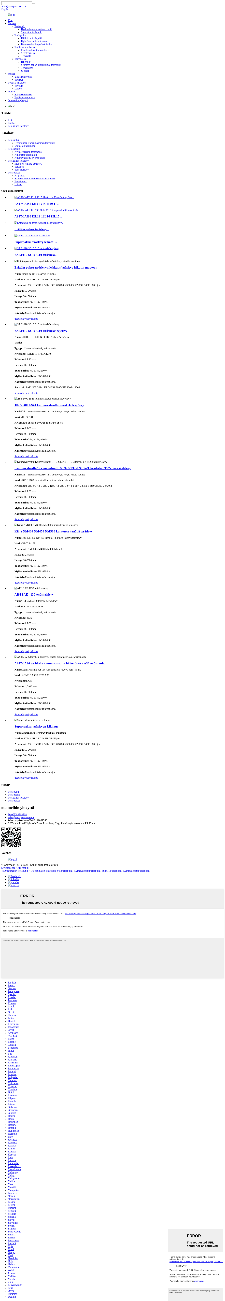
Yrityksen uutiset (23, 94)
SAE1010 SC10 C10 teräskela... (35, 255)
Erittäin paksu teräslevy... (31, 229)
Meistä (11, 73)
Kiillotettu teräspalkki (32, 38)
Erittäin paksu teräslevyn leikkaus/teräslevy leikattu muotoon (55, 267)
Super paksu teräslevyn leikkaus (36, 726)
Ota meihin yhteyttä (18, 100)
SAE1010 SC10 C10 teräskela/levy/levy (40, 330)
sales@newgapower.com (21, 817)
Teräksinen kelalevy (24, 47)
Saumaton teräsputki (31, 32)
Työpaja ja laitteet (17, 82)
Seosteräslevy (28, 53)
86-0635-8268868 (17, 814)
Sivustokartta (8, 867)
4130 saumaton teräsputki (14, 870)
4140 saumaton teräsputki (42, 870)
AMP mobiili (22, 867)
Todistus (18, 79)
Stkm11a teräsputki (112, 870)
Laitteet (18, 88)
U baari (25, 70)
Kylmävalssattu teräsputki (87, 870)
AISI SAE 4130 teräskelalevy (34, 594)
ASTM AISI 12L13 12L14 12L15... (38, 216)
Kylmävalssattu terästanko (34, 41)
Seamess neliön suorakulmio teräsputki (41, 64)
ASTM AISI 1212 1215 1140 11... (36, 203)
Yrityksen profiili (23, 76)
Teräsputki (19, 26)
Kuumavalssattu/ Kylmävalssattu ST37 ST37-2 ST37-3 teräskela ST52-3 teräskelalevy (72, 468)
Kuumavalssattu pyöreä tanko (36, 44)
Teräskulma (27, 67)
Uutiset (11, 91)
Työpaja (18, 85)
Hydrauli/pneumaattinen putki (36, 29)
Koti (10, 20)
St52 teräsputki (64, 870)
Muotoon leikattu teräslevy (35, 50)
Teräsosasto (20, 58)
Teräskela (26, 56)
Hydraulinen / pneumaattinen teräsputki (34, 143)
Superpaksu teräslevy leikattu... (35, 242)
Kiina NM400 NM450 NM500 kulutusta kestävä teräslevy (53, 531)
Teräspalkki (20, 35)
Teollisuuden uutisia (24, 97)
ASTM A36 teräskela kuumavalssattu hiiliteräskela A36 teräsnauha (59, 663)
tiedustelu (19, 318)
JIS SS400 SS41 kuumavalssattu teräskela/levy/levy (49, 405)
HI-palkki (26, 61)
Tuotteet (12, 23)
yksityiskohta (31, 318)
